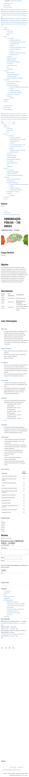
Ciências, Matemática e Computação (15, 605)
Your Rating (4, 545)
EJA (5, 594)
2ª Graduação (7, 591)
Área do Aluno (7, 5)
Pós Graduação (7, 212)
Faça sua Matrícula (8, 7)
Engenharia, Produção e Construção (14, 609)
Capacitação (7, 592)
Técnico (5, 616)
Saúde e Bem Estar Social (12, 612)
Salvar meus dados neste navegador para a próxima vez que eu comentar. (14, 566)
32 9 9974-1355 (13, 0)
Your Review (4, 548)
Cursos (5, 211)
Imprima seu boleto (8, 3)
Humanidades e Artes (11, 610)
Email (2, 560)
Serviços (9, 614)
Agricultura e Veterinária (12, 601)
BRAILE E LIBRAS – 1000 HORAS (8, 628)
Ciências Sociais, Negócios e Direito (12, 214)
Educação (9, 607)
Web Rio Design (24, 775)
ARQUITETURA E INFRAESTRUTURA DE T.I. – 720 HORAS (13, 623)
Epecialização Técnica (9, 596)
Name (3, 557)
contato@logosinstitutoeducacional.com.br (11, 769)
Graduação (6, 598)
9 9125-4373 (19, 0)
